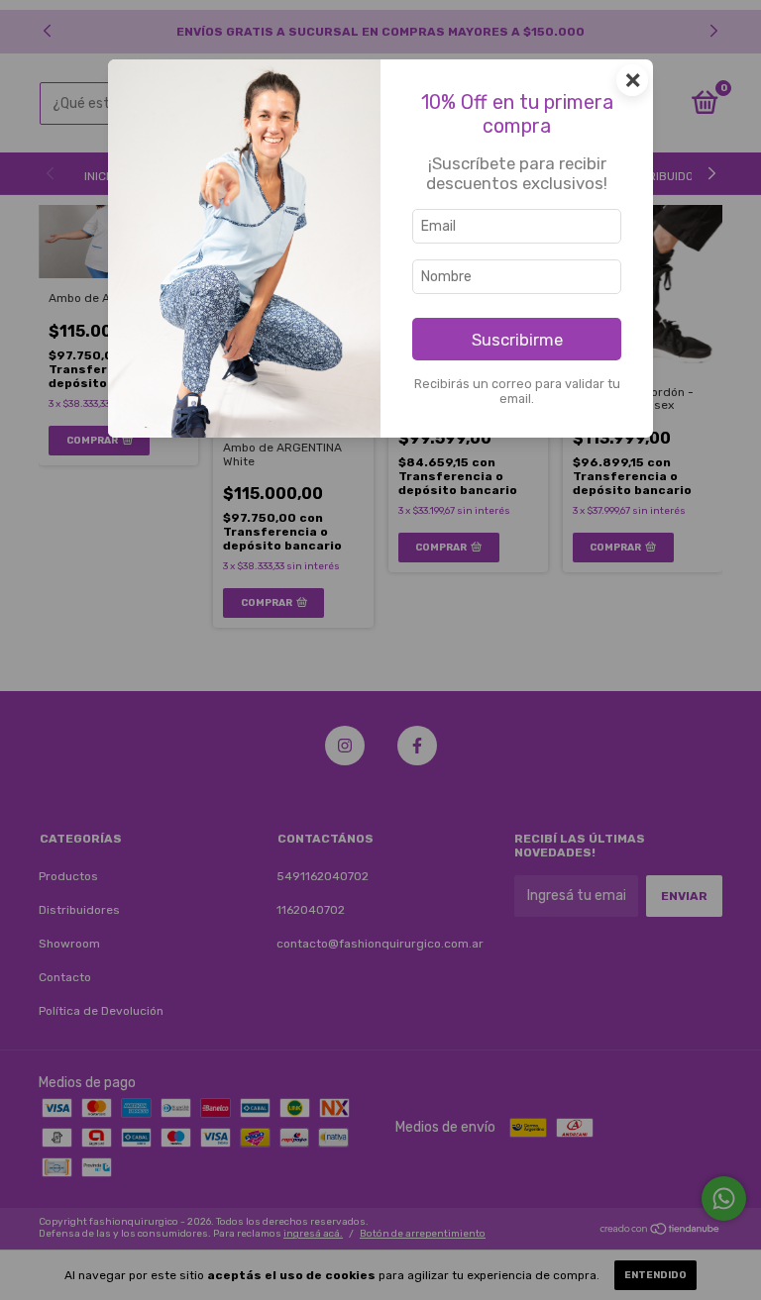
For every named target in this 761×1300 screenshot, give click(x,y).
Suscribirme (517, 340)
